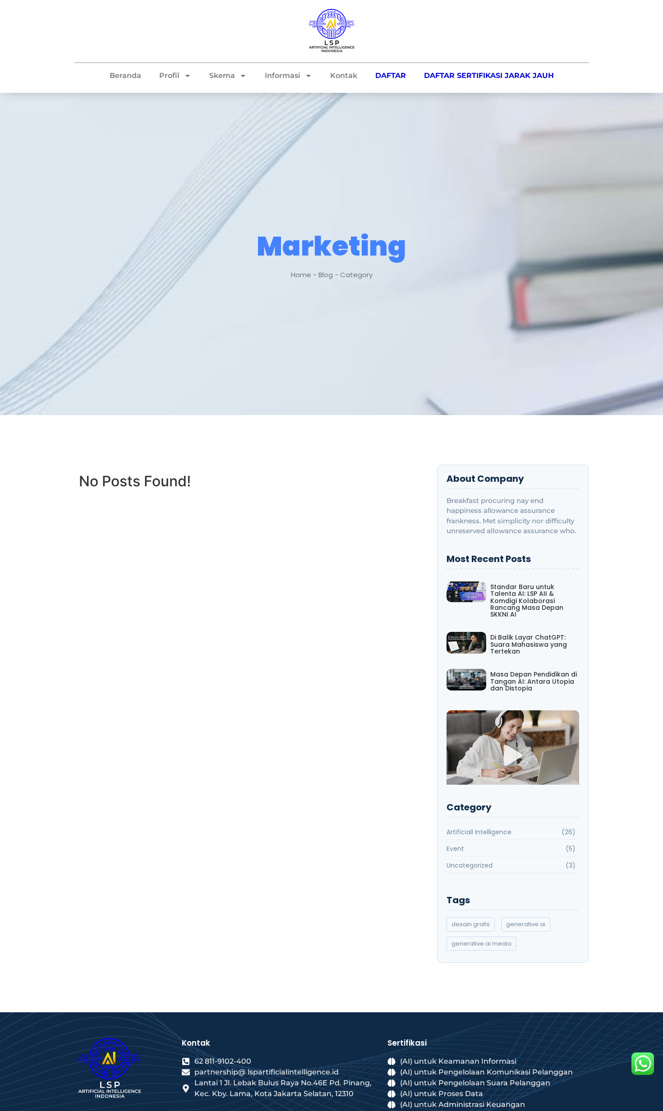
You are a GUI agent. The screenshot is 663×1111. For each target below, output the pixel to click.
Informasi (282, 75)
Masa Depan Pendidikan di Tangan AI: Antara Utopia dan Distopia (533, 681)
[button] (512, 756)
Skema (222, 75)
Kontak (343, 75)
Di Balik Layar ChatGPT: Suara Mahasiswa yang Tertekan (528, 644)
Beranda (125, 75)
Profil (169, 75)
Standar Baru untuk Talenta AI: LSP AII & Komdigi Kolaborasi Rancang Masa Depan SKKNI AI (526, 601)
